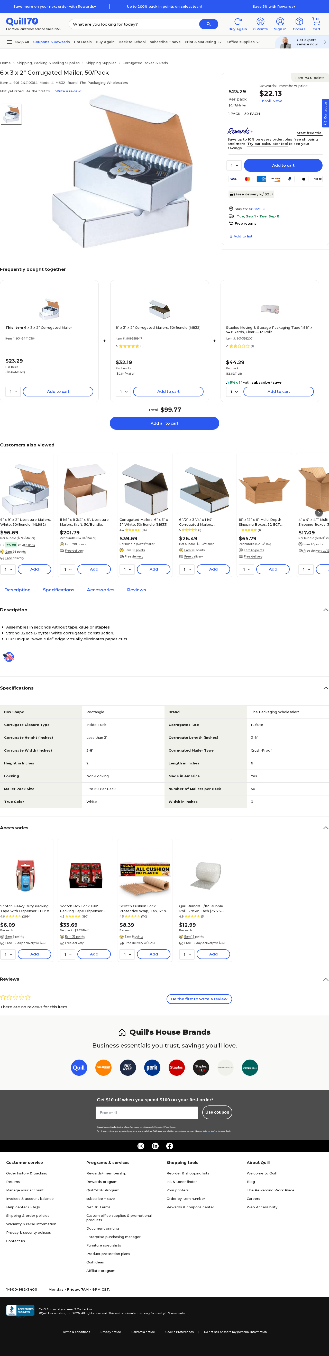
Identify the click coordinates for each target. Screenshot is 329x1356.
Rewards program (101, 1182)
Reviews (136, 589)
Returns (13, 1182)
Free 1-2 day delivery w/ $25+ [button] (26, 943)
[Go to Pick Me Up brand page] (128, 1069)
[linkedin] (155, 1146)
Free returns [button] (245, 223)
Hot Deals (83, 42)
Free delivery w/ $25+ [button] (140, 943)
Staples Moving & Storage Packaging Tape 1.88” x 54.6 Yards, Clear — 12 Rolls (269, 329)
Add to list (243, 236)
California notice (143, 1332)
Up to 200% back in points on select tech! (164, 6)
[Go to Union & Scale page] (225, 1069)
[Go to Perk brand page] (152, 1069)
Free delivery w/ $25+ (254, 194)
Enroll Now (270, 100)
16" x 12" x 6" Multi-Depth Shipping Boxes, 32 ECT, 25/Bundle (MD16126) (260, 521)
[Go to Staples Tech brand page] (201, 1069)
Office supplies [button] (241, 42)
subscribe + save (165, 42)
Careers (253, 1199)
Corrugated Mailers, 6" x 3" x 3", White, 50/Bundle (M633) (144, 521)
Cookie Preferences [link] (179, 1332)
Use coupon (217, 1112)
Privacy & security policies (28, 1232)
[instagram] (141, 1146)
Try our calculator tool (267, 144)
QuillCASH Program (103, 1190)
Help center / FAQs (23, 1207)
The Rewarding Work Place (271, 1190)
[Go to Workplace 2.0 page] (250, 1069)
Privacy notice (110, 1332)
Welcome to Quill (262, 1173)
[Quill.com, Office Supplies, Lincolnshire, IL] (20, 1311)
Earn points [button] (310, 78)
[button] (208, 24)
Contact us (15, 1241)
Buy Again (105, 42)
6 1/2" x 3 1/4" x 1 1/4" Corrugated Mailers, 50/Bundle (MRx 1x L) (197, 521)
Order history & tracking (26, 1173)
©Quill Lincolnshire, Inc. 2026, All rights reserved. (73, 1313)
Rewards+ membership (106, 1173)
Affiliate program (100, 1271)
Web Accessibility (262, 1207)
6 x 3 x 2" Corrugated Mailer (38, 327)
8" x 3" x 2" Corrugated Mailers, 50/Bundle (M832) (158, 327)
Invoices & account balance (30, 1199)
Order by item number (186, 1199)
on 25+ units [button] (26, 544)
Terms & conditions (76, 1332)
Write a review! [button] (68, 91)
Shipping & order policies (27, 1215)
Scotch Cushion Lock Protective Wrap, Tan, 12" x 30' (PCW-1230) (143, 908)
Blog (251, 1182)
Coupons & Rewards (51, 42)
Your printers (178, 1190)
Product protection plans (108, 1254)
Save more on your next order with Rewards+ (54, 6)
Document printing (102, 1228)
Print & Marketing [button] (200, 42)
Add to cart (283, 165)
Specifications (59, 589)
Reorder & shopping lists (188, 1173)
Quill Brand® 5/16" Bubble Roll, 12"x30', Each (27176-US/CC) (201, 908)
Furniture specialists (103, 1245)
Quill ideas (95, 1262)
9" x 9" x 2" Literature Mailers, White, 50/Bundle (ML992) (25, 521)
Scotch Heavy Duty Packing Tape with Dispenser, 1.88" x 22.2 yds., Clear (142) (24, 908)
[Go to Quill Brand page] (79, 1069)
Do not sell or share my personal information (235, 1332)
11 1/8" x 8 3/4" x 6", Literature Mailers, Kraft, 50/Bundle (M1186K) (84, 521)
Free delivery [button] (14, 558)
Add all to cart (164, 423)
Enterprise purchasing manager (113, 1237)
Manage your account (25, 1190)
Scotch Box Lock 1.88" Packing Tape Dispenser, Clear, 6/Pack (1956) (81, 908)
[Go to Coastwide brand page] (103, 1069)
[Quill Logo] (22, 21)
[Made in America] (10, 657)
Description (17, 589)
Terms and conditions (139, 1127)
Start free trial (310, 133)
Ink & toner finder (182, 1182)
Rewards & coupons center (190, 1207)
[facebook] (170, 1146)
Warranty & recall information (31, 1224)
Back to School (132, 42)
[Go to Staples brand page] (176, 1069)
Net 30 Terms (98, 1207)
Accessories (101, 589)
